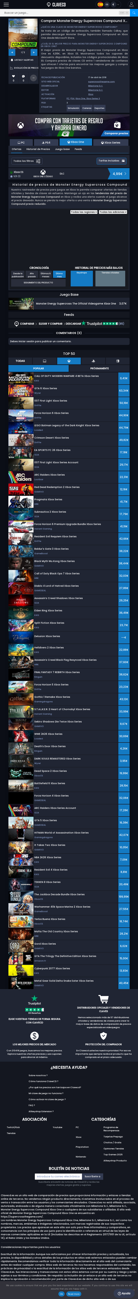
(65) (121, 323)
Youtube (57, 1127)
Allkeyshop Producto (115, 1160)
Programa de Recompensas (111, 1129)
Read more (74, 1294)
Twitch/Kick (13, 1127)
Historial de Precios (38, 149)
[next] (34, 52)
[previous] (12, 52)
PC (68, 98)
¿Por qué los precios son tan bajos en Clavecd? (55, 1087)
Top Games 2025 (113, 1154)
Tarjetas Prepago (113, 1136)
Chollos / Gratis (112, 1142)
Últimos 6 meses (46, 275)
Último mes (59, 275)
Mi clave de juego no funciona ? (46, 1093)
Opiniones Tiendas (114, 1148)
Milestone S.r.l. (95, 85)
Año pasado (32, 275)
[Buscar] (134, 13)
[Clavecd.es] (56, 4)
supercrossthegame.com (101, 81)
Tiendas (11, 1133)
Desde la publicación (18, 275)
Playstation (82, 1147)
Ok (61, 1294)
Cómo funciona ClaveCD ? (43, 1081)
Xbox (90, 94)
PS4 (72, 98)
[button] (131, 4)
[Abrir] (6, 4)
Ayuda (125, 1293)
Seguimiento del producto (38, 282)
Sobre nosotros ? (38, 1075)
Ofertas (16, 149)
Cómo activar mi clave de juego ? (47, 1099)
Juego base (62, 149)
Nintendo (81, 1156)
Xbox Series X (93, 98)
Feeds (78, 149)
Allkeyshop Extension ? (41, 1111)
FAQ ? (32, 1105)
